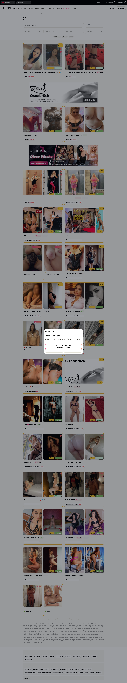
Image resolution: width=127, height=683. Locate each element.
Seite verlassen (73, 351)
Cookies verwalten (54, 351)
